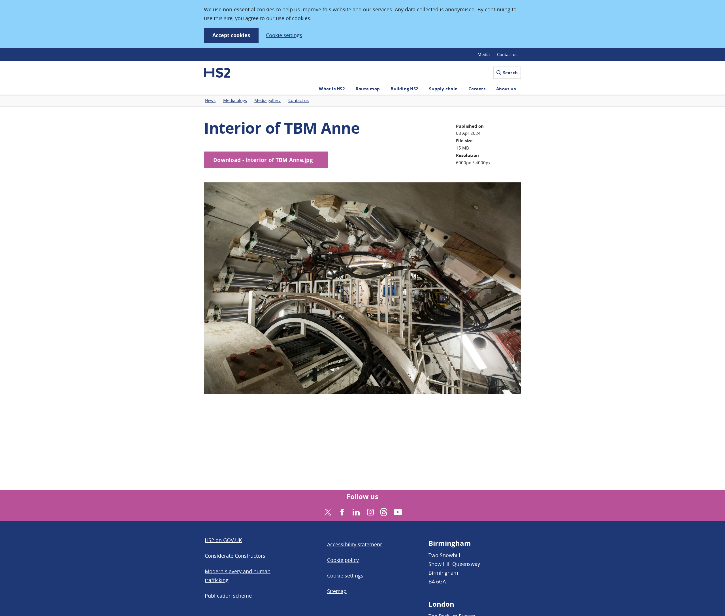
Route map (368, 89)
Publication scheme (228, 595)
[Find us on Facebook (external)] (341, 511)
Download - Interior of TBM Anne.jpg (263, 160)
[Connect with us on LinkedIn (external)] (355, 511)
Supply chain (443, 89)
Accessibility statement (354, 544)
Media (483, 54)
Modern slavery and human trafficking (237, 575)
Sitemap (337, 591)
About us (506, 89)
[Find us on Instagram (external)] (369, 511)
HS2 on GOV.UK (223, 540)
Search (510, 73)
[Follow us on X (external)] (327, 511)
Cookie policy (343, 560)
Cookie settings (284, 35)
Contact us (507, 54)
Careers (476, 89)
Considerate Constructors (235, 555)
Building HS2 (404, 89)
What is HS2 (332, 89)
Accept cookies (231, 35)
